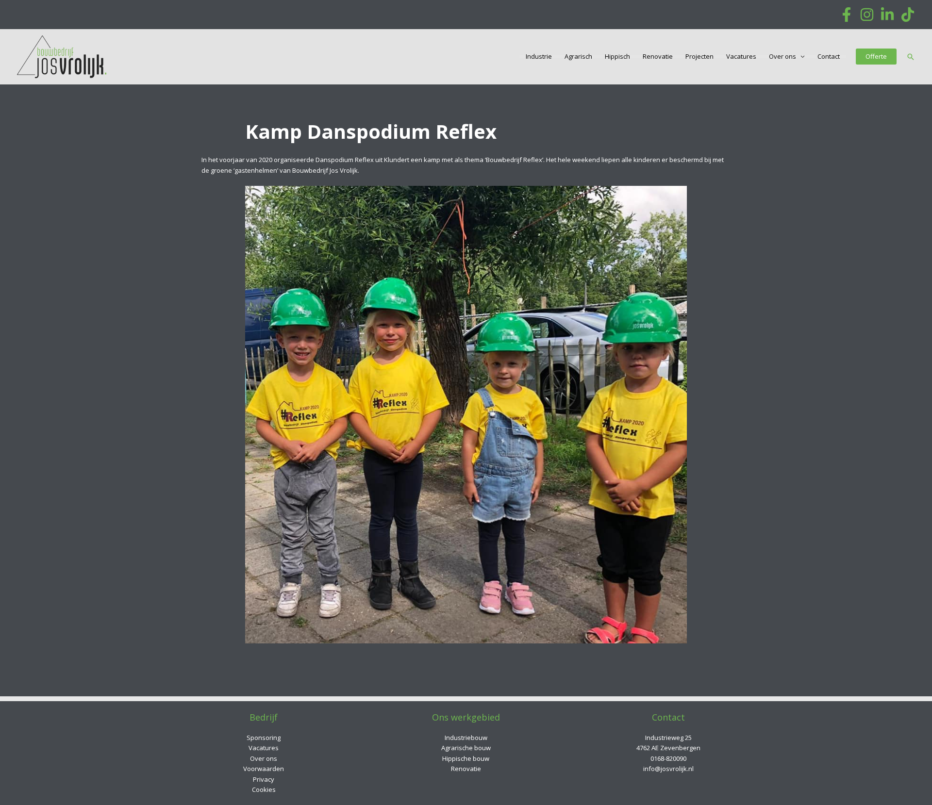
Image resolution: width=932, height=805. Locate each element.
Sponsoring (264, 737)
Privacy (263, 779)
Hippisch (617, 56)
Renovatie (658, 56)
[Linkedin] (887, 14)
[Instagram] (867, 14)
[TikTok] (907, 14)
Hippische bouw (465, 758)
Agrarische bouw (466, 747)
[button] (876, 57)
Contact (828, 56)
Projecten (699, 56)
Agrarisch (578, 56)
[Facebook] (846, 14)
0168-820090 (668, 758)
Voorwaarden (263, 768)
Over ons (782, 56)
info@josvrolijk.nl (668, 768)
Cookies (264, 789)
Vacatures (741, 56)
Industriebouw (466, 737)
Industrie (539, 56)
